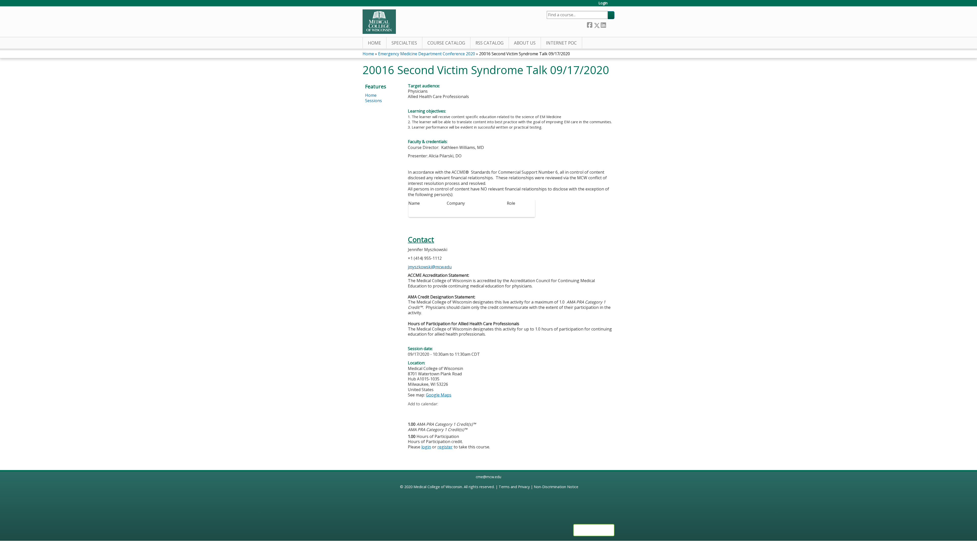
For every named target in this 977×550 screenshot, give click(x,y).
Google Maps (438, 395)
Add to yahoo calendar (424, 412)
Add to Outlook (448, 412)
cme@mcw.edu (488, 476)
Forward (610, 24)
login (426, 447)
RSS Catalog (490, 43)
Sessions (373, 100)
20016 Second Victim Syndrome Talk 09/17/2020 (524, 54)
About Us (525, 43)
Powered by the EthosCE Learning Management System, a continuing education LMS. (593, 530)
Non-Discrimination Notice (556, 486)
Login (603, 3)
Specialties (404, 43)
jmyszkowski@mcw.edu (430, 267)
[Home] (379, 21)
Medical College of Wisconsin (437, 486)
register (445, 447)
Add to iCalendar (436, 411)
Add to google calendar (413, 412)
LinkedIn (603, 24)
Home (374, 43)
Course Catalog (446, 43)
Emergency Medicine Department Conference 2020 (426, 54)
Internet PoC (561, 43)
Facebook (589, 24)
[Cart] (612, 5)
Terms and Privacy (514, 486)
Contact (421, 239)
